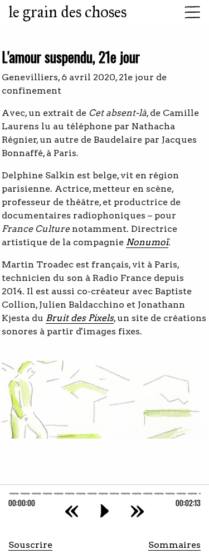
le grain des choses (67, 12)
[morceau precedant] (72, 511)
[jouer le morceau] (104, 511)
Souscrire (30, 544)
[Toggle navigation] (189, 12)
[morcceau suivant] (137, 511)
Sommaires (174, 544)
